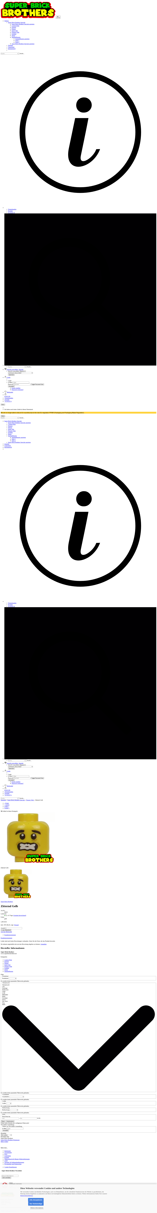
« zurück (6, 805)
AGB (6, 1161)
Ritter (3, 996)
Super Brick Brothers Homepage (10, 1140)
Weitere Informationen (36, 1208)
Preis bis (7, 1116)
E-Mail (10, 382)
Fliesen (14, 29)
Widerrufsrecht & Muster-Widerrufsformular (17, 1159)
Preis (3, 1116)
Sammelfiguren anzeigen (22, 39)
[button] (13, 369)
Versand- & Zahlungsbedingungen (14, 1162)
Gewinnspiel (8, 1152)
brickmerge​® (12, 48)
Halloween (5, 990)
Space (4, 999)
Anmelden (44, 944)
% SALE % (11, 212)
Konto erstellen (16, 388)
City (3, 986)
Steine (13, 35)
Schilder (14, 34)
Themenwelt (5, 985)
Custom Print (15, 26)
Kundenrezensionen (10, 935)
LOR (3, 993)
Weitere (6, 21)
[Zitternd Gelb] (16, 900)
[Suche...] (18, 54)
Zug (3, 1003)
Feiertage (4, 988)
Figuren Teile (15, 32)
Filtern (3, 1121)
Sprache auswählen (13, 371)
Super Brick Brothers (7, 901)
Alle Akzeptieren (36, 1200)
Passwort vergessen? (17, 389)
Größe (4, 1103)
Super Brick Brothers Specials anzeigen (23, 24)
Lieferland (11, 373)
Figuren (14, 27)
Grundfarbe (5, 1096)
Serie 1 (17, 40)
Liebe (3, 991)
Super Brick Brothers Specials (16, 22)
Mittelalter (5, 994)
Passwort (10, 384)
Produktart (5, 978)
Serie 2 (17, 42)
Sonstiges (5, 998)
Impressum (7, 1151)
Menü (2, 404)
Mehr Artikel (4, 1141)
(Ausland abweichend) (19, 915)
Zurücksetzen (10, 1121)
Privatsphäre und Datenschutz (12, 1164)
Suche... (22, 53)
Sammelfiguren (16, 37)
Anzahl (3, 928)
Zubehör (10, 45)
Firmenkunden (12, 209)
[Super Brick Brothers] (28, 17)
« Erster (6, 803)
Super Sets (15, 30)
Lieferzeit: (4, 914)
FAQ (5, 1154)
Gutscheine (11, 47)
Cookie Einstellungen (10, 1167)
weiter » (6, 806)
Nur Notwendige (36, 1204)
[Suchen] (80, 365)
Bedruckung (6, 1110)
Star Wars (5, 1001)
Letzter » (6, 808)
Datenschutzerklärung (26, 1195)
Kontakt (10, 211)
